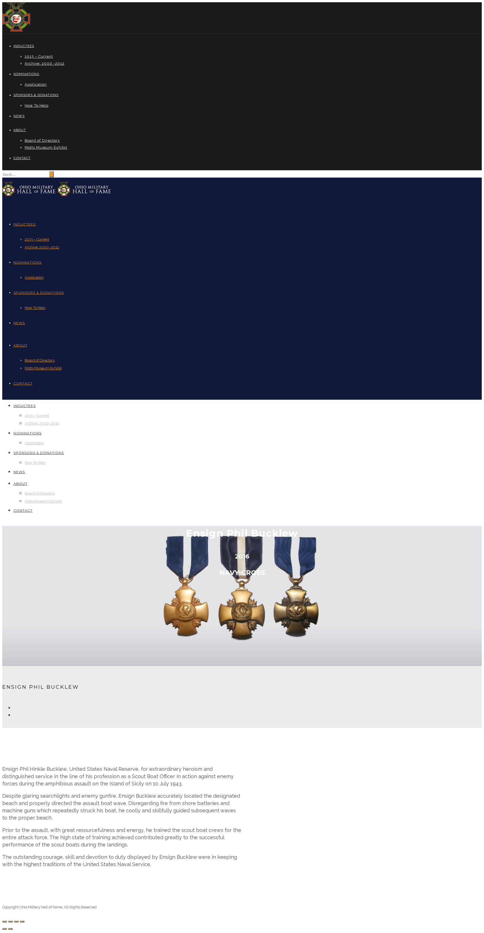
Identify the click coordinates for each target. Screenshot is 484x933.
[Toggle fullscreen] (16, 921)
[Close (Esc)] (4, 921)
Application (36, 84)
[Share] (10, 921)
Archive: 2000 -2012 (44, 63)
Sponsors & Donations (36, 95)
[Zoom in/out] (22, 921)
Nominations (26, 74)
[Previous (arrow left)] (4, 929)
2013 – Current (39, 56)
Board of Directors (42, 140)
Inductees (23, 46)
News (19, 116)
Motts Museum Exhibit (46, 147)
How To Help (36, 105)
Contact (22, 158)
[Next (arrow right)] (10, 929)
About (19, 130)
